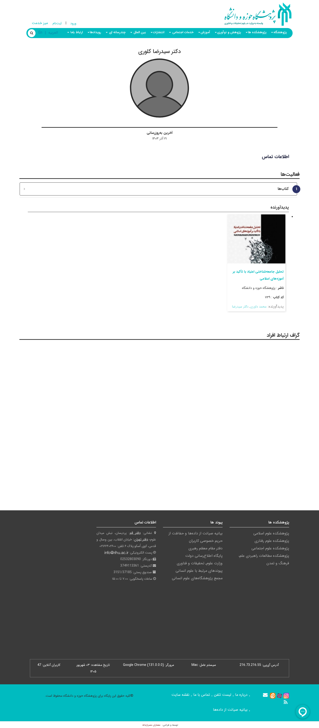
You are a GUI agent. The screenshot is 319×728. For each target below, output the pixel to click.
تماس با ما (201, 695)
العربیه (53, 33)
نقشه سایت (180, 695)
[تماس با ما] (265, 694)
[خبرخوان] (285, 702)
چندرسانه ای (117, 32)
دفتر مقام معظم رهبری (205, 548)
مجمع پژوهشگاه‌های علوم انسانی (197, 578)
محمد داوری (258, 306)
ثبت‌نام (57, 23)
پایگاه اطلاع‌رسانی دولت (204, 556)
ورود (73, 23)
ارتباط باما (76, 32)
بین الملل (139, 32)
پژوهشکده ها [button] (257, 32)
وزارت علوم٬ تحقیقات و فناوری (200, 563)
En (40, 33)
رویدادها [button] (95, 32)
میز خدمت (40, 23)
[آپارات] (279, 695)
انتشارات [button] (158, 32)
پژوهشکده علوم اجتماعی (270, 548)
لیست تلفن (222, 695)
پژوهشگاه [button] (280, 32)
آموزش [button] (205, 32)
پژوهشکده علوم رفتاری (272, 541)
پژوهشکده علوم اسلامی (271, 533)
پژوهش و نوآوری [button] (229, 32)
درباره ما (241, 695)
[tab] (158, 188)
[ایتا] (273, 695)
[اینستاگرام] (286, 695)
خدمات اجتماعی (182, 32)
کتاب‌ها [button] (285, 189)
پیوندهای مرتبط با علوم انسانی (199, 571)
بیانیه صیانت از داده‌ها (230, 710)
